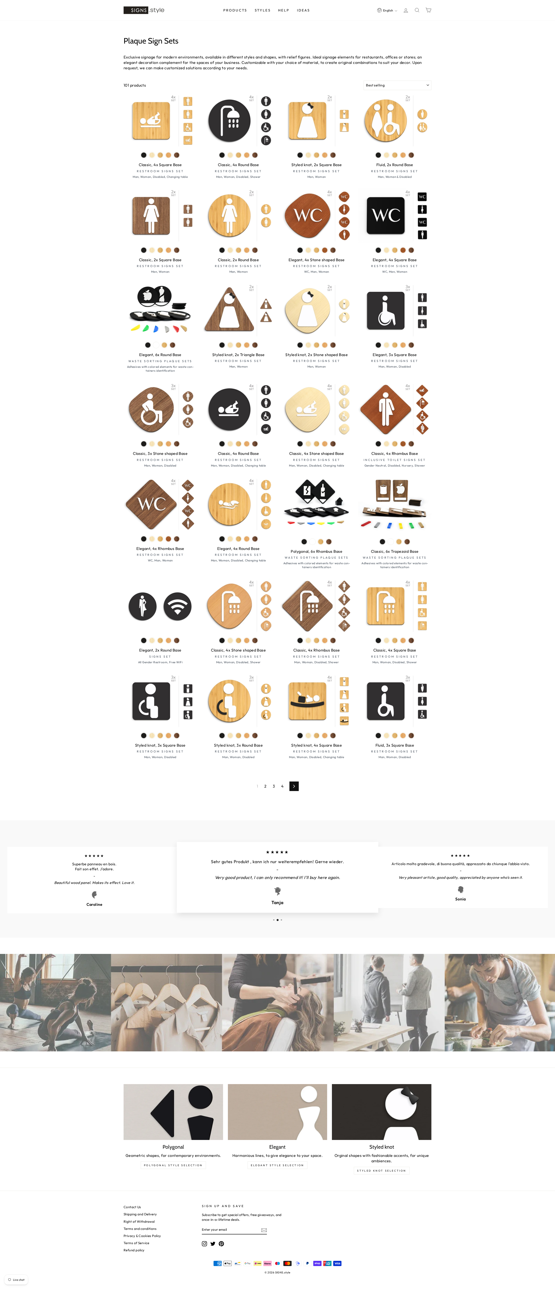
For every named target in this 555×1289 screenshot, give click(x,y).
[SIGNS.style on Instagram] (204, 1243)
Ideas (303, 10)
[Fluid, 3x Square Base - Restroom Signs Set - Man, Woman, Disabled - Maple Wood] (387, 736)
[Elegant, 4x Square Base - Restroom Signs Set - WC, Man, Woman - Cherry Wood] (403, 250)
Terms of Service (136, 1243)
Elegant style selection (277, 1165)
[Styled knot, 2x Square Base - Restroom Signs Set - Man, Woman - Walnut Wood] (333, 155)
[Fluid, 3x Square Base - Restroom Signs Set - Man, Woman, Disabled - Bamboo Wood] (395, 736)
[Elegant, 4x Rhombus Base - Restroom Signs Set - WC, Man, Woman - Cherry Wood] (168, 539)
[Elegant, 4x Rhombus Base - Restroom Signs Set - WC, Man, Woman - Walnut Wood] (177, 539)
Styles (263, 10)
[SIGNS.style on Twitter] (212, 1243)
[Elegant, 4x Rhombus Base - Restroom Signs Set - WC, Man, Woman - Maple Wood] (152, 539)
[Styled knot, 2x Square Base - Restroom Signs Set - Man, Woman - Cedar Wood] (325, 155)
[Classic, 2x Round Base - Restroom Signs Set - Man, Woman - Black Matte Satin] (222, 250)
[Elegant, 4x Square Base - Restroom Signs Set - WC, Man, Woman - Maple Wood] (387, 250)
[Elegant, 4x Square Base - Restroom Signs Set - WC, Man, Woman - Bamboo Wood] (395, 250)
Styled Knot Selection (381, 1170)
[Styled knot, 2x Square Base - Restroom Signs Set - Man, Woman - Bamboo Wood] (316, 155)
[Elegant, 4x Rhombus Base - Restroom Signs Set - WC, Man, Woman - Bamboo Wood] (160, 539)
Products (235, 10)
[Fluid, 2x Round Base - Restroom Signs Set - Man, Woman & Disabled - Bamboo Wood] (395, 155)
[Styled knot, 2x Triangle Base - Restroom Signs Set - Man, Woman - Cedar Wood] (247, 345)
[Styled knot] (381, 1112)
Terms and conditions (140, 1229)
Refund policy (134, 1250)
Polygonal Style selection (173, 1165)
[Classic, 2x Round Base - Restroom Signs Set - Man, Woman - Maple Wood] (230, 250)
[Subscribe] (264, 1230)
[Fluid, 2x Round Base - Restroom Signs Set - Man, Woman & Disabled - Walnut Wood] (411, 155)
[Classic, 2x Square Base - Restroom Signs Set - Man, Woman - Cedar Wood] (168, 250)
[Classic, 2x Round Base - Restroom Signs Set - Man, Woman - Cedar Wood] (247, 250)
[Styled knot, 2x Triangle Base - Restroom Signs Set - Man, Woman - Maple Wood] (230, 345)
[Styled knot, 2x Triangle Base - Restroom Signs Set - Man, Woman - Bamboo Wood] (238, 345)
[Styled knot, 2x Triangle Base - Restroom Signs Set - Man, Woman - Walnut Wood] (255, 345)
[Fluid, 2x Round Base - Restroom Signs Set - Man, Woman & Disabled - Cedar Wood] (403, 155)
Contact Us (132, 1207)
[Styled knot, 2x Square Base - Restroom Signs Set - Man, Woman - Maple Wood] (308, 155)
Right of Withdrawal (139, 1221)
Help (283, 10)
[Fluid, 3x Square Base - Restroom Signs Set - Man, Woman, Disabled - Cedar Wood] (403, 736)
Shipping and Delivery (140, 1214)
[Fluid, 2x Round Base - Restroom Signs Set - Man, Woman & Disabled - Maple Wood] (387, 155)
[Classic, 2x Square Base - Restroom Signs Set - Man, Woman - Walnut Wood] (177, 250)
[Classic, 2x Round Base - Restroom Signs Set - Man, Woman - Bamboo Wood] (238, 250)
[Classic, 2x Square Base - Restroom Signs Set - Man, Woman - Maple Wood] (152, 250)
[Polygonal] (173, 1112)
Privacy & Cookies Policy (142, 1236)
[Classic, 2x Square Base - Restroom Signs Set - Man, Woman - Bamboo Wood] (160, 250)
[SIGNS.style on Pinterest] (221, 1243)
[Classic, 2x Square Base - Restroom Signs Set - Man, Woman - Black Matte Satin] (144, 250)
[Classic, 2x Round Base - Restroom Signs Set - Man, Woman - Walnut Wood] (255, 250)
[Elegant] (277, 1112)
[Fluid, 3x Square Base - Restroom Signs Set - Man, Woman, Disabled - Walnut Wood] (411, 736)
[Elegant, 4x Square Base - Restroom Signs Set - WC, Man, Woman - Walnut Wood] (411, 250)
